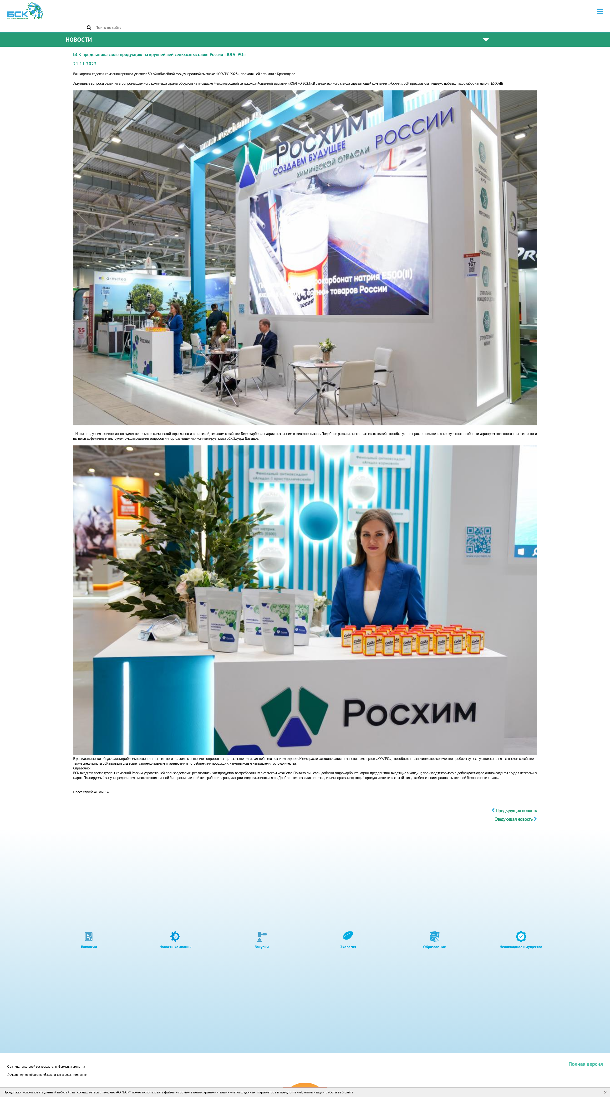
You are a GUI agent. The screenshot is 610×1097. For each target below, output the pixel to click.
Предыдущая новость (516, 810)
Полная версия (586, 1063)
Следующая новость (513, 819)
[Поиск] (89, 27)
